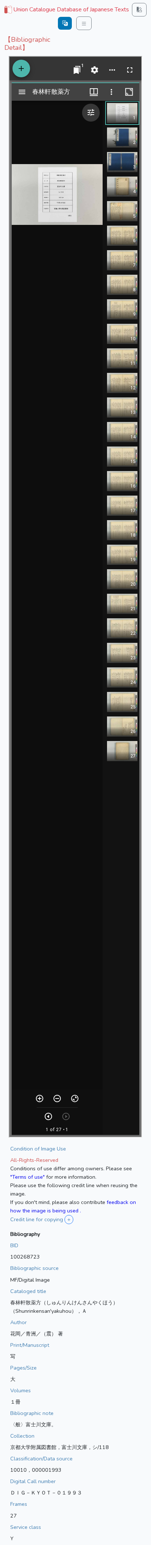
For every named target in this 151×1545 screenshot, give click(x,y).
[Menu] (84, 23)
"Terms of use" (27, 1177)
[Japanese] (65, 23)
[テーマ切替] (139, 9)
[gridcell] (66, 10)
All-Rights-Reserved (34, 1160)
